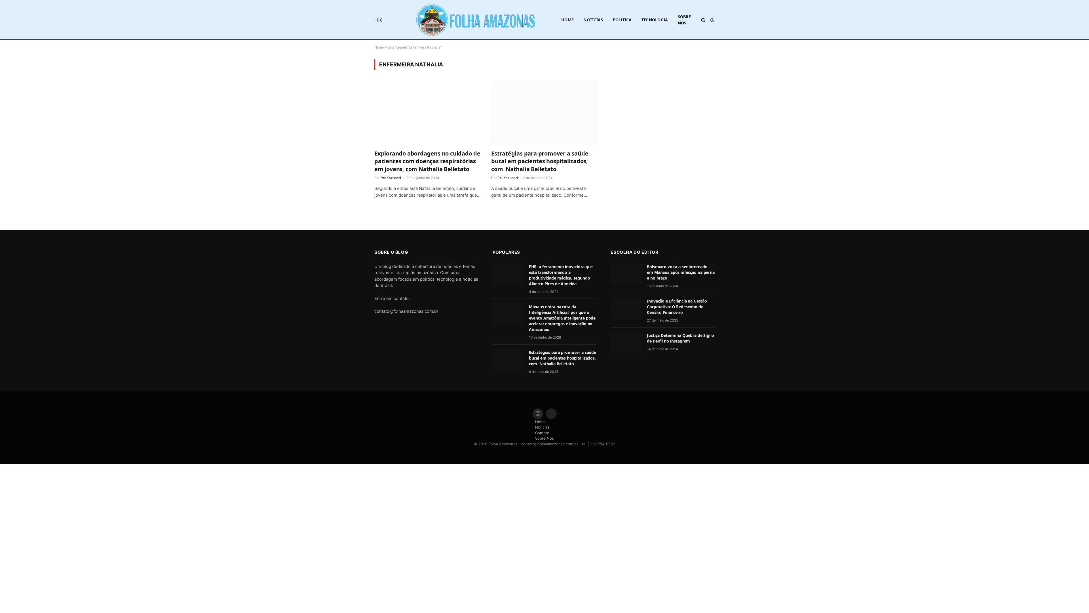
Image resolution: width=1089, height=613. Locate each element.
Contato (542, 433)
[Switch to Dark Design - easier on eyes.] (712, 20)
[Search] (703, 20)
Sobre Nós (684, 20)
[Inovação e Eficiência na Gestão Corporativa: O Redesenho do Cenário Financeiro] (626, 308)
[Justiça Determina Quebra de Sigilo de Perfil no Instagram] (626, 343)
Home (567, 19)
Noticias (593, 19)
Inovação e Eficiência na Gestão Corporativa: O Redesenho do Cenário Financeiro (677, 306)
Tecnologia (654, 19)
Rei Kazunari (391, 178)
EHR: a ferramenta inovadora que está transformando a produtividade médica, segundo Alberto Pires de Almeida (561, 275)
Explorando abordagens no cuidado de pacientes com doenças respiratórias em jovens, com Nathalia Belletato (427, 161)
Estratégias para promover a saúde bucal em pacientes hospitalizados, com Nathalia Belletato (539, 161)
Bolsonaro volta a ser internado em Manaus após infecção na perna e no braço (681, 272)
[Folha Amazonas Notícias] (475, 20)
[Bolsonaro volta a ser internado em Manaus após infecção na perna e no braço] (626, 274)
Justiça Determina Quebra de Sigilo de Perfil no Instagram (680, 338)
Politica (622, 19)
